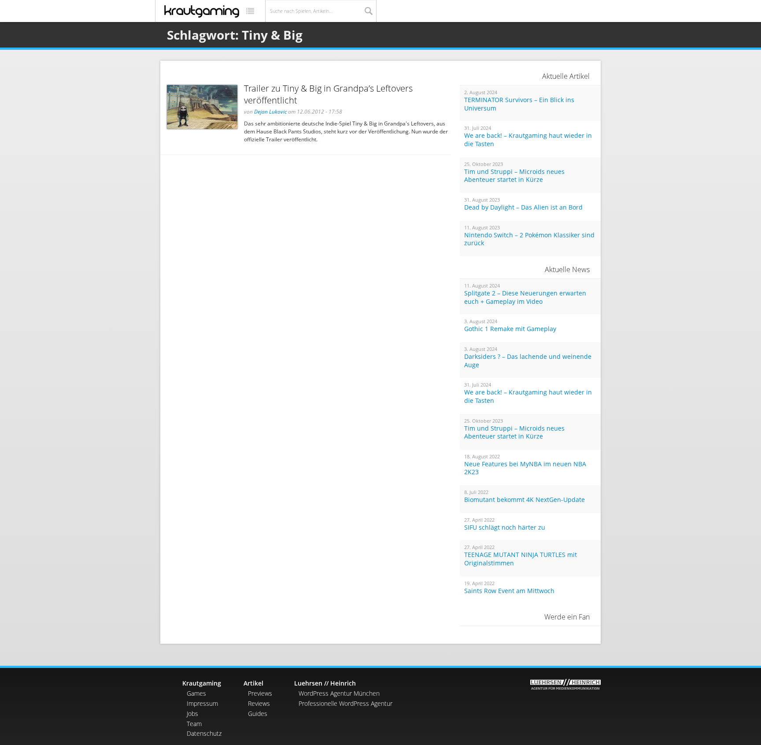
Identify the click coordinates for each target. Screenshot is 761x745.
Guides (257, 713)
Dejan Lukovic (270, 111)
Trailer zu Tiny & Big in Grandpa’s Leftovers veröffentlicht (328, 94)
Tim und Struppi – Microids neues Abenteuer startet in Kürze (514, 176)
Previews (260, 693)
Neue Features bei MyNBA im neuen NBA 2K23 (525, 468)
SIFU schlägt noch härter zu (504, 527)
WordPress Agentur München (339, 693)
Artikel (253, 683)
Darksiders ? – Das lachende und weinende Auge (527, 361)
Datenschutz (204, 733)
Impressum (202, 703)
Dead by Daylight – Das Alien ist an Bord (523, 207)
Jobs (192, 713)
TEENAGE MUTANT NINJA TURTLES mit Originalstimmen (520, 559)
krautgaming (201, 11)
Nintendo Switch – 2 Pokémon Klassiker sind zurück (529, 239)
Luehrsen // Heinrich (325, 683)
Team (194, 723)
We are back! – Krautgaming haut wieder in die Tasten (528, 140)
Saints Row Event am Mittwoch (509, 591)
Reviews (259, 703)
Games (196, 693)
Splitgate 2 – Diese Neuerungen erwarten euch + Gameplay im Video (525, 297)
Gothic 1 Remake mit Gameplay (510, 329)
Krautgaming (201, 683)
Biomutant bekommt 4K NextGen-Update (524, 500)
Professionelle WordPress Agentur (345, 703)
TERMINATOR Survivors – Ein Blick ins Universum (519, 104)
